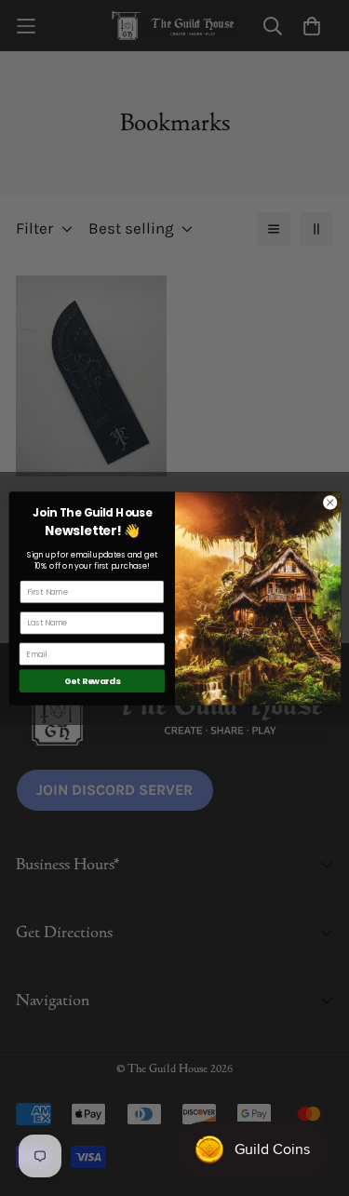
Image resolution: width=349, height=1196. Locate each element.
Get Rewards (91, 681)
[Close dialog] (329, 501)
